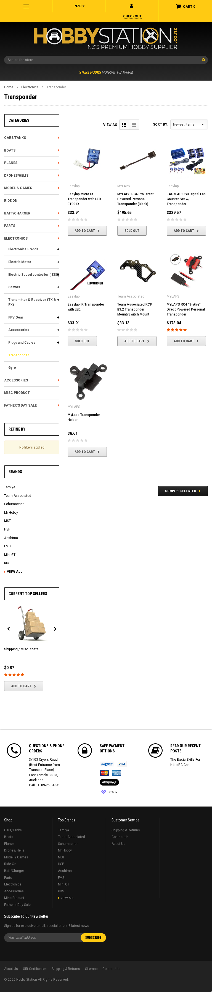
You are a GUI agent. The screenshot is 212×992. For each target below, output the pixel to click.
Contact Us (120, 837)
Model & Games (18, 188)
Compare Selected (180, 491)
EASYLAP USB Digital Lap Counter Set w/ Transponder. (186, 199)
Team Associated (17, 496)
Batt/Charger (17, 213)
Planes (10, 163)
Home (8, 87)
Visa (121, 764)
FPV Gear (15, 317)
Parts (9, 226)
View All (14, 572)
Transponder (56, 87)
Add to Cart (21, 686)
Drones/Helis (16, 175)
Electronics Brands (23, 249)
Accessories (18, 330)
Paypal (107, 764)
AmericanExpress (116, 773)
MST (7, 521)
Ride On (10, 201)
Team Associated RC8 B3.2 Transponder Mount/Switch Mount (134, 309)
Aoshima (11, 538)
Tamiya (9, 487)
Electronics (30, 87)
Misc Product (17, 393)
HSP (7, 529)
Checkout (132, 16)
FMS (7, 546)
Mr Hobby (11, 512)
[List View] (134, 124)
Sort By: (160, 124)
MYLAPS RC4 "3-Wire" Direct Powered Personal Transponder (186, 309)
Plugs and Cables (21, 342)
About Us (118, 844)
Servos (14, 287)
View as (110, 125)
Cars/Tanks (15, 138)
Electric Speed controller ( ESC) (33, 275)
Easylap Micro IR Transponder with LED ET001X (84, 199)
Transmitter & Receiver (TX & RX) (32, 302)
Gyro (12, 368)
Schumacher (14, 504)
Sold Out (131, 231)
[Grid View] (124, 124)
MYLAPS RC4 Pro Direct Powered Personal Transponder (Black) (135, 199)
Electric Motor (19, 262)
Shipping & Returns (126, 830)
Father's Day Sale (20, 405)
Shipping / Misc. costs (21, 649)
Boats (9, 150)
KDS (7, 563)
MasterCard (104, 773)
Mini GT (9, 555)
